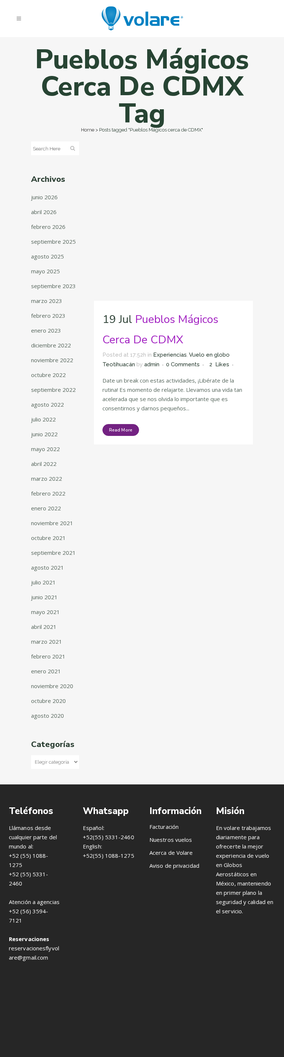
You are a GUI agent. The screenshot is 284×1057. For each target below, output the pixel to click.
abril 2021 (44, 626)
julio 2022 (43, 419)
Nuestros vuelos (170, 839)
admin (151, 364)
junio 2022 (44, 434)
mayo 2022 (45, 449)
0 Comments (183, 364)
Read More (120, 430)
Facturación (164, 826)
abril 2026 (44, 212)
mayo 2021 (45, 612)
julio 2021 (43, 582)
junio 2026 (44, 197)
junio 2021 (44, 597)
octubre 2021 (48, 537)
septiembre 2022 (53, 389)
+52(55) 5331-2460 (108, 837)
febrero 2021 (48, 656)
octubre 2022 (48, 375)
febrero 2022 (48, 493)
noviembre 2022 (52, 360)
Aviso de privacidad (174, 865)
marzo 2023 (46, 300)
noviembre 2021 (52, 523)
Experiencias (170, 354)
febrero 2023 (48, 315)
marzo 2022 (46, 478)
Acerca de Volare (171, 852)
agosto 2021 (47, 567)
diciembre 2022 (51, 345)
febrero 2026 (48, 226)
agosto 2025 (47, 256)
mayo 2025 (45, 271)
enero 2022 (46, 508)
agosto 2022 (47, 404)
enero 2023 (46, 330)
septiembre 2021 (53, 552)
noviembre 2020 (52, 686)
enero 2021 (46, 671)
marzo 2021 (46, 641)
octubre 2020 (48, 700)
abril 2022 (44, 463)
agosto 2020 (47, 715)
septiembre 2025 (53, 241)
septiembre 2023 (53, 286)
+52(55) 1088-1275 (108, 855)
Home (87, 130)
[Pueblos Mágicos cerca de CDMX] (173, 221)
